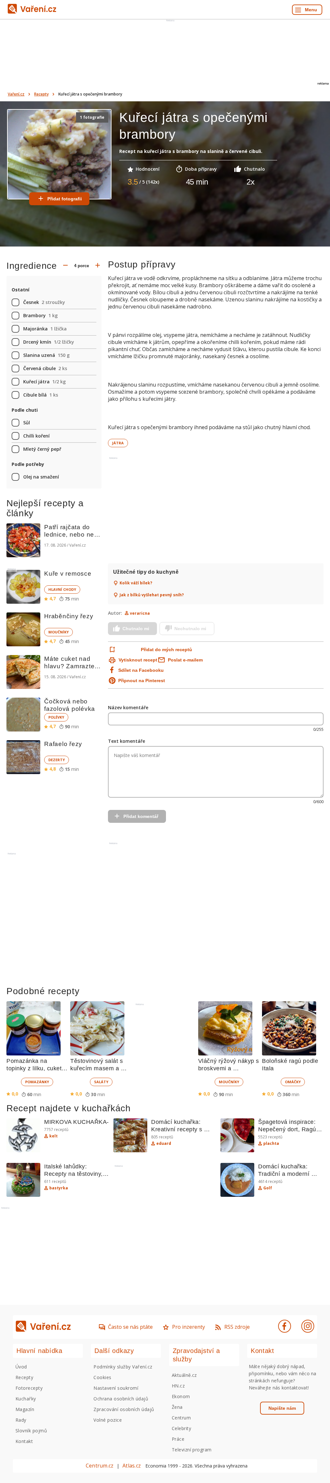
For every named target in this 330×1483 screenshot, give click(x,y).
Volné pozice (107, 1420)
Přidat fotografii (64, 198)
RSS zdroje (237, 1326)
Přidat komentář (140, 816)
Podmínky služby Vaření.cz (122, 1367)
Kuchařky (25, 1399)
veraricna (140, 613)
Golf (267, 1188)
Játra (118, 442)
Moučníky (58, 632)
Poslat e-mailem (185, 659)
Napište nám (282, 1408)
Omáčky (293, 1081)
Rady (20, 1420)
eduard (163, 1143)
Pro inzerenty (188, 1326)
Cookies (102, 1377)
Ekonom (181, 1396)
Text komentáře (126, 741)
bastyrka (58, 1188)
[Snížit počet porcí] (65, 266)
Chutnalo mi (135, 628)
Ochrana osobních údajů (120, 1399)
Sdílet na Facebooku (141, 670)
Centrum (181, 1418)
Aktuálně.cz (184, 1375)
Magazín (24, 1409)
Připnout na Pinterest (141, 680)
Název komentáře (128, 707)
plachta (271, 1143)
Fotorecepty (29, 1388)
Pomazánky (37, 1081)
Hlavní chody (62, 589)
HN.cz (178, 1386)
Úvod (21, 1367)
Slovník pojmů (31, 1431)
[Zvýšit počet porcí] (98, 266)
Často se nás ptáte (130, 1326)
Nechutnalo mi (190, 628)
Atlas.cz (131, 1465)
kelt (53, 1136)
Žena (177, 1407)
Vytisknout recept (138, 659)
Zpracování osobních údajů (123, 1409)
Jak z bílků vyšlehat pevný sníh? (152, 595)
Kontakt (24, 1441)
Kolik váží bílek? (136, 583)
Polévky (56, 717)
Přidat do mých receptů (166, 649)
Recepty (41, 94)
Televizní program (192, 1450)
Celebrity (181, 1428)
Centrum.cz (99, 1465)
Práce (178, 1439)
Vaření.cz (16, 94)
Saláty (101, 1081)
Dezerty (56, 759)
